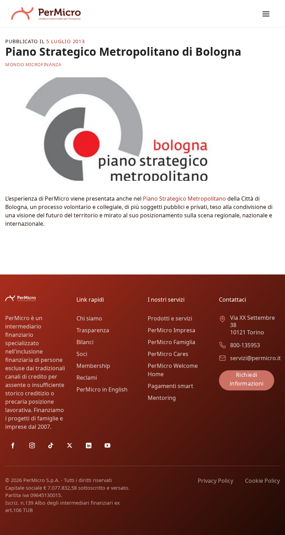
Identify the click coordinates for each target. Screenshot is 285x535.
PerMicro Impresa (171, 330)
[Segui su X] (69, 446)
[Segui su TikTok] (50, 446)
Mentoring (162, 398)
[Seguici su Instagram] (32, 446)
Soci (81, 354)
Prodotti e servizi (170, 318)
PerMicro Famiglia (171, 342)
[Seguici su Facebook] (13, 446)
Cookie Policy (262, 480)
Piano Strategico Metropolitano (184, 198)
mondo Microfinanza (33, 64)
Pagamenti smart (170, 386)
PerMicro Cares (168, 354)
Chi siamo (89, 318)
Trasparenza (92, 330)
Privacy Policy (215, 480)
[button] (266, 14)
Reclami (86, 377)
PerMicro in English (102, 389)
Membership (93, 366)
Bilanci (84, 342)
